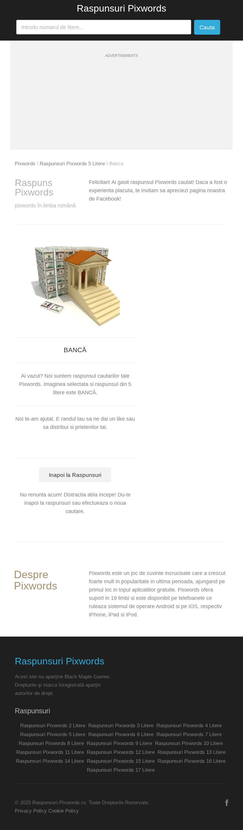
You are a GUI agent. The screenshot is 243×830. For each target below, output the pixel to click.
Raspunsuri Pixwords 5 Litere (72, 163)
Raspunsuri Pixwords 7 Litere (189, 734)
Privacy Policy (31, 811)
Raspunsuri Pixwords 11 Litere (50, 752)
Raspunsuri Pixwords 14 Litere (50, 761)
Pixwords (25, 163)
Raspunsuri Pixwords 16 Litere (192, 761)
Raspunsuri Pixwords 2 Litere (52, 725)
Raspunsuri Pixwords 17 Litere (121, 770)
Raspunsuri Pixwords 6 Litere (121, 734)
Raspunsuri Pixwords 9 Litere (119, 743)
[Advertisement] (121, 108)
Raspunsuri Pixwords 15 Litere (121, 761)
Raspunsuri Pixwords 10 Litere (189, 743)
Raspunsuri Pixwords (121, 8)
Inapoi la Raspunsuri (75, 475)
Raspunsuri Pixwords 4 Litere (189, 725)
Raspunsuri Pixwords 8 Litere (51, 743)
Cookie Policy (63, 811)
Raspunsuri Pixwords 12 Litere (121, 752)
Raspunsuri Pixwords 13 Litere (192, 752)
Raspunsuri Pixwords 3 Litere (121, 725)
